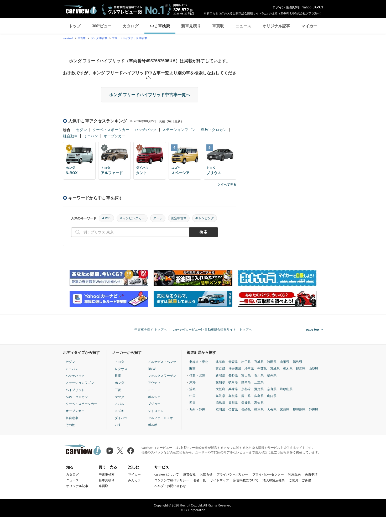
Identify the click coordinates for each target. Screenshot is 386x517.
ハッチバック (146, 130)
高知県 (259, 403)
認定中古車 (179, 218)
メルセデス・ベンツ (162, 362)
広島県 (259, 396)
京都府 (246, 389)
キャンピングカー (132, 218)
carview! (68, 38)
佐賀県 (233, 409)
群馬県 (300, 368)
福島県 (297, 362)
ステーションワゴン (178, 130)
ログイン (279, 7)
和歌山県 (286, 389)
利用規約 (294, 474)
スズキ (119, 411)
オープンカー (114, 136)
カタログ (131, 26)
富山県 (246, 375)
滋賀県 (259, 389)
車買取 (218, 26)
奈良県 (272, 389)
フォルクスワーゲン (162, 376)
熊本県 (259, 409)
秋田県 (272, 362)
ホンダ (119, 383)
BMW (151, 369)
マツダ (119, 397)
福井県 (272, 375)
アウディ (154, 383)
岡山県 (246, 396)
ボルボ (152, 425)
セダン (81, 130)
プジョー (154, 404)
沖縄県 (313, 409)
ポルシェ (154, 397)
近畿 (192, 389)
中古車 (82, 38)
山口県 (272, 396)
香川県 (233, 403)
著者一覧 (199, 480)
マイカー (309, 26)
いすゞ (119, 425)
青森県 (233, 362)
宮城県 (259, 362)
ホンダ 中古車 (99, 38)
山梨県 (313, 368)
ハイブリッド (75, 390)
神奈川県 (234, 368)
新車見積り (191, 26)
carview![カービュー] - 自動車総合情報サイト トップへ (212, 329)
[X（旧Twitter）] (120, 450)
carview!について (166, 474)
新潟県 (220, 375)
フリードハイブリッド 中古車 (129, 38)
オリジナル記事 (276, 26)
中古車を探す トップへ (150, 329)
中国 (192, 396)
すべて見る (228, 184)
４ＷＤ (106, 218)
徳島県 (220, 403)
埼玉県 (249, 368)
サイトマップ (219, 480)
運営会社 (189, 474)
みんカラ (134, 480)
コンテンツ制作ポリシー (171, 480)
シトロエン (156, 411)
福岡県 (220, 409)
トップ (75, 26)
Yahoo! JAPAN (312, 7)
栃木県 (288, 368)
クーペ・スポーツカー (110, 130)
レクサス (121, 369)
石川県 (259, 375)
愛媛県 (246, 403)
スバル (119, 404)
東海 (192, 382)
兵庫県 (233, 389)
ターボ (158, 218)
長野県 (233, 375)
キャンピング (204, 218)
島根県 (233, 396)
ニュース (243, 26)
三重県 (259, 382)
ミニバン (90, 136)
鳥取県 (220, 396)
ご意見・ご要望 (300, 480)
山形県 (284, 362)
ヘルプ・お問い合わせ (170, 486)
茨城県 (275, 368)
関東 (192, 368)
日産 (118, 376)
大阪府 (220, 389)
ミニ (151, 390)
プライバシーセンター (268, 474)
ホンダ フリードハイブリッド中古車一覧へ (149, 94)
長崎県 (246, 409)
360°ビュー (102, 26)
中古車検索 (160, 26)
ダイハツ (121, 418)
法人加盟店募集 (274, 480)
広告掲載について (245, 480)
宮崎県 (284, 409)
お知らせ (206, 474)
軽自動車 (70, 136)
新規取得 (293, 7)
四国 (192, 403)
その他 (70, 425)
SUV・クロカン (214, 130)
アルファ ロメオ (160, 418)
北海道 (220, 362)
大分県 (272, 409)
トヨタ (119, 362)
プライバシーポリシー (232, 474)
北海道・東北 (198, 362)
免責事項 (311, 474)
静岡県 (246, 382)
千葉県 (262, 368)
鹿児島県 (299, 409)
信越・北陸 (197, 375)
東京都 (220, 368)
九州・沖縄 (197, 409)
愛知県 (220, 382)
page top (312, 329)
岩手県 (246, 362)
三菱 (118, 390)
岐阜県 (233, 382)
